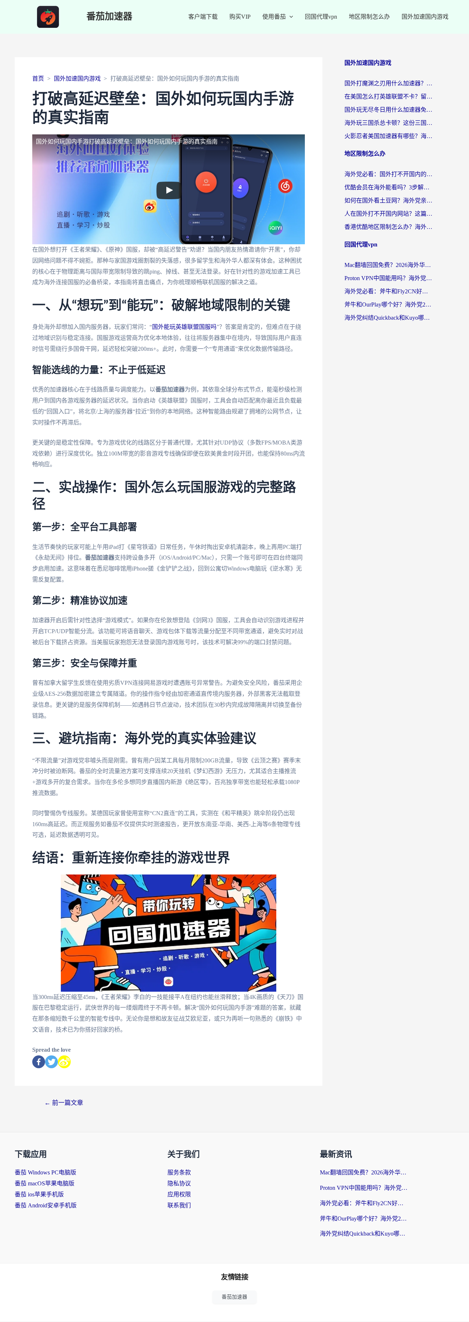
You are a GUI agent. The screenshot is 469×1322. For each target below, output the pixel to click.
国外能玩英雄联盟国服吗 (184, 327)
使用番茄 (274, 17)
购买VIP (240, 17)
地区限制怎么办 (369, 17)
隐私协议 (179, 1183)
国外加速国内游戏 (425, 17)
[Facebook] (38, 1061)
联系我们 (179, 1205)
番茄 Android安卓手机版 (46, 1205)
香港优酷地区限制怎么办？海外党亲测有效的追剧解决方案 (388, 227)
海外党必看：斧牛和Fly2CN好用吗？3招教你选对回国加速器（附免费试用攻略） (388, 291)
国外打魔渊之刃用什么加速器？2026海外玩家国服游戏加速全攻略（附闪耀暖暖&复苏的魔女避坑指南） (388, 83)
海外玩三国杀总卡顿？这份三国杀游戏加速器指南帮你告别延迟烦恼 (388, 123)
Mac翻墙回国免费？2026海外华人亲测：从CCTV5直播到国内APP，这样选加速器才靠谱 (388, 265)
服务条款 (179, 1172)
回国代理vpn (321, 17)
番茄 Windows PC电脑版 (45, 1172)
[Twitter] (51, 1061)
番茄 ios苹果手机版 (39, 1194)
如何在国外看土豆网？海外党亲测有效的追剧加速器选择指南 (388, 200)
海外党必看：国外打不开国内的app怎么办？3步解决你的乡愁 (388, 174)
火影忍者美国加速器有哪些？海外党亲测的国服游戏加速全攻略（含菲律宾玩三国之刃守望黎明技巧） (388, 136)
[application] (289, 17)
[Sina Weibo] (64, 1061)
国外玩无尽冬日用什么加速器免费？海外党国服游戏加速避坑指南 (388, 110)
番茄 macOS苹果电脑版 (44, 1183)
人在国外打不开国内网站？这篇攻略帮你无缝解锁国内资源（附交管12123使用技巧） (388, 214)
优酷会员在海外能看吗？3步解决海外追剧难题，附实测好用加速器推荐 (388, 187)
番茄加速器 (109, 16)
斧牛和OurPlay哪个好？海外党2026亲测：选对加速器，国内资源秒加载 (388, 304)
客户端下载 (203, 17)
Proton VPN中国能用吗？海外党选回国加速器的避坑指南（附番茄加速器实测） (388, 278)
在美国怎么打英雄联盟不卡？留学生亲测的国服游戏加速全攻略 (388, 96)
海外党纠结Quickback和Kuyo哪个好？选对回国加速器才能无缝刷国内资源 (388, 318)
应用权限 (179, 1194)
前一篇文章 (63, 1103)
